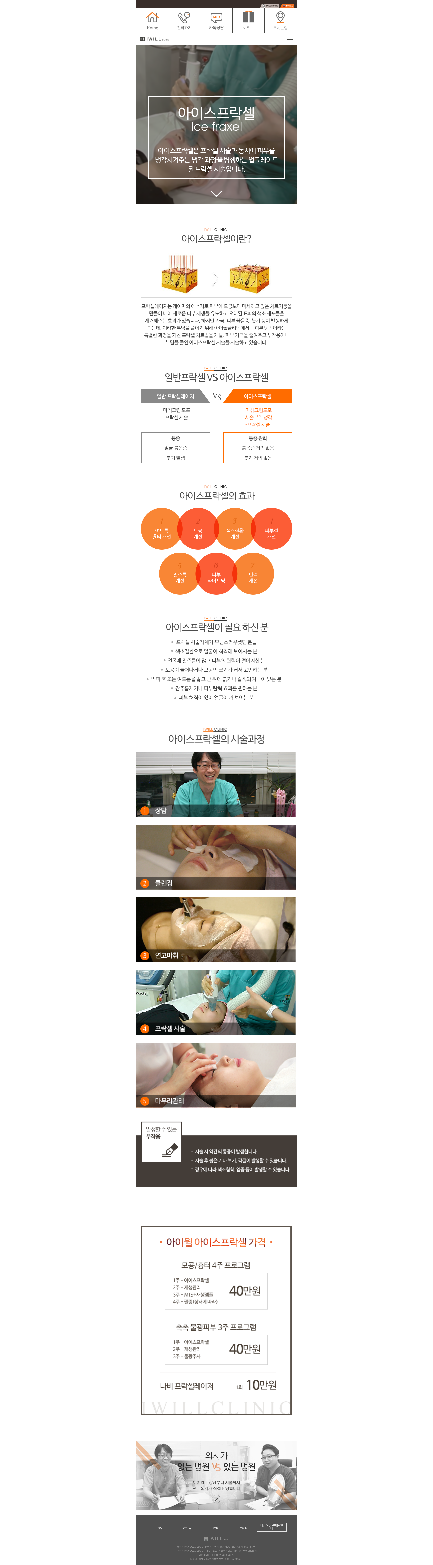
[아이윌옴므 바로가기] (269, 6)
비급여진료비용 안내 (271, 1527)
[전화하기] (184, 20)
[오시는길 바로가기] (281, 20)
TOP (215, 1528)
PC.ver (187, 1528)
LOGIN (242, 1528)
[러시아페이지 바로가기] (287, 6)
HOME (159, 1528)
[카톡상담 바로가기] (216, 20)
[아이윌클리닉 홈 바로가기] (152, 20)
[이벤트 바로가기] (249, 20)
